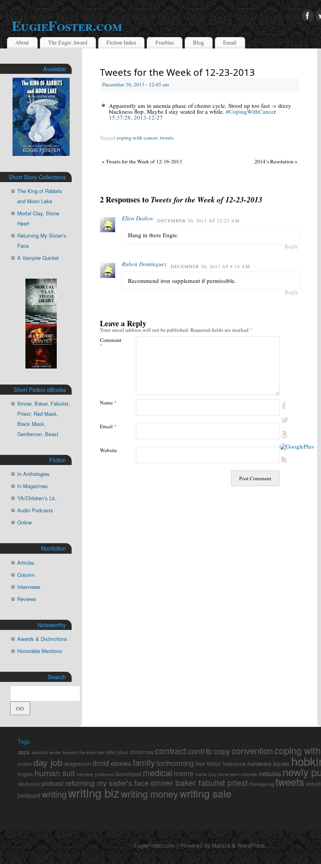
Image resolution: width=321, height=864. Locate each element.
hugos (25, 774)
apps (24, 752)
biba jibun (117, 752)
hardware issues (268, 763)
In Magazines (32, 486)
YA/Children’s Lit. (36, 498)
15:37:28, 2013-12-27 (136, 117)
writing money (149, 793)
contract (170, 750)
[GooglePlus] (296, 446)
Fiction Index (121, 42)
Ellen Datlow (137, 218)
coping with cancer (137, 137)
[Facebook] (308, 16)
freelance (234, 763)
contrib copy (209, 751)
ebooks (121, 763)
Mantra (221, 845)
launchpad (128, 774)
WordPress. (251, 845)
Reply (291, 246)
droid (100, 762)
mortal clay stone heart (217, 774)
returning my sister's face (107, 782)
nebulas (270, 773)
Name (108, 402)
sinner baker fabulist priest (199, 782)
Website (108, 450)
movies (249, 774)
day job (48, 762)
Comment (109, 342)
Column (25, 574)
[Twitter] (296, 419)
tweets (166, 137)
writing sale (206, 793)
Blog (198, 42)
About (22, 42)
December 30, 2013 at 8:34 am (210, 266)
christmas (141, 752)
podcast (52, 783)
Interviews (28, 586)
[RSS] (296, 459)
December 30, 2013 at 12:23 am (198, 220)
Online (24, 522)
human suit (54, 772)
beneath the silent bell (84, 752)
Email (229, 42)
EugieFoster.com (154, 845)
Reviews (26, 599)
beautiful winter (46, 752)
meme (183, 773)
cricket (25, 763)
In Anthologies (33, 474)
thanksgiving (261, 784)
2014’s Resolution (276, 161)
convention (252, 750)
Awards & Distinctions (42, 638)
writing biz (93, 792)
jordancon (104, 774)
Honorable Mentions (39, 651)
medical (157, 772)
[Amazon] (296, 434)
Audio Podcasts (35, 510)
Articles (25, 562)
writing (54, 793)
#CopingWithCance (250, 111)
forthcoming (175, 763)
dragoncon (77, 763)
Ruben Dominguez (144, 264)
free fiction (208, 763)
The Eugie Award (67, 42)
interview (85, 774)
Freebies (164, 42)
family (144, 762)
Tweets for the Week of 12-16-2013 (142, 161)
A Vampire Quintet (38, 257)
